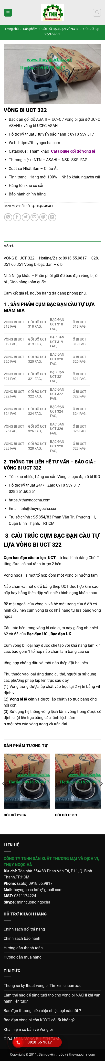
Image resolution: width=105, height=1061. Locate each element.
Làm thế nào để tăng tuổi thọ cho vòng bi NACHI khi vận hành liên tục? (52, 998)
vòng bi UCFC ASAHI (41, 125)
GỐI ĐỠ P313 (66, 815)
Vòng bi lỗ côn (22, 699)
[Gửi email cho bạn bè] (35, 217)
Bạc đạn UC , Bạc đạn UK (49, 634)
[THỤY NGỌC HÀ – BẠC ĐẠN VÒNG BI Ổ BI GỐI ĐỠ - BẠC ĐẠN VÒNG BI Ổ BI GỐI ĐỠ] (52, 12)
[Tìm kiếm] (97, 13)
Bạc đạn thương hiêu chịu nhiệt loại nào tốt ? (42, 1010)
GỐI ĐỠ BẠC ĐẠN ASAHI (36, 206)
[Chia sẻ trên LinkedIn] (52, 217)
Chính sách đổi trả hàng (24, 929)
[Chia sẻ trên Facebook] (17, 217)
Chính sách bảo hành (22, 938)
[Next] (101, 793)
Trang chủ (12, 29)
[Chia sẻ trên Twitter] (26, 217)
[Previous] (4, 793)
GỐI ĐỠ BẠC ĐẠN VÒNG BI (60, 29)
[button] (8, 13)
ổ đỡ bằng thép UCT (51, 586)
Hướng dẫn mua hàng (23, 957)
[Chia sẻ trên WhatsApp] (8, 217)
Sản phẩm (30, 29)
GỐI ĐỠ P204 (15, 815)
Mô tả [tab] (9, 246)
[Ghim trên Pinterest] (43, 217)
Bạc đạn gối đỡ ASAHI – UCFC (35, 119)
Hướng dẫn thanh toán (23, 948)
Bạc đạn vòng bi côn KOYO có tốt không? (39, 1020)
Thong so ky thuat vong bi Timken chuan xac (42, 985)
